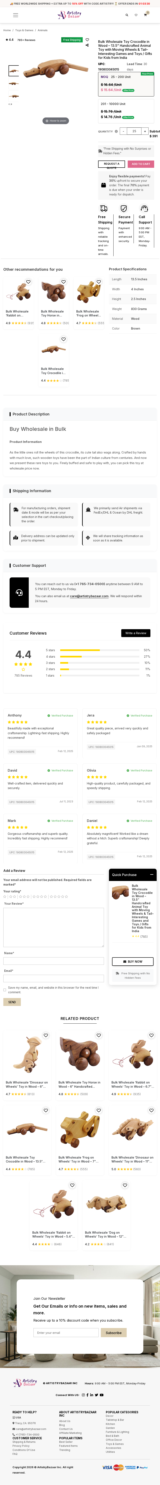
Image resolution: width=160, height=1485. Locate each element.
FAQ (15, 1453)
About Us (64, 1421)
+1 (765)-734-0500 (27, 1434)
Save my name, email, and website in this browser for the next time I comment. (53, 990)
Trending (64, 1450)
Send (12, 1002)
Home (7, 30)
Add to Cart (141, 164)
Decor (109, 1415)
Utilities (110, 1451)
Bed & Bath (112, 1435)
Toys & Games (24, 30)
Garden (110, 1427)
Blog (62, 1425)
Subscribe (114, 1333)
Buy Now (135, 961)
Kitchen (110, 1424)
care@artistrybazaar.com (89, 596)
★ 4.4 (9, 39)
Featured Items (68, 1445)
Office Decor (114, 1439)
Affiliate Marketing (70, 1432)
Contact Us (66, 1429)
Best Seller (65, 1441)
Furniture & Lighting (117, 1431)
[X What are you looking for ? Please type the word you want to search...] (126, 15)
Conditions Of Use (23, 1450)
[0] (145, 15)
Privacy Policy (21, 1445)
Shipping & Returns (24, 1441)
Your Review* (14, 903)
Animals (43, 30)
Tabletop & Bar (115, 1419)
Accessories (113, 1447)
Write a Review (135, 633)
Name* (9, 953)
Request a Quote (111, 165)
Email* (8, 970)
